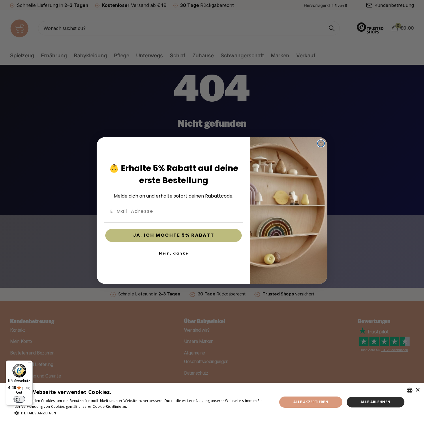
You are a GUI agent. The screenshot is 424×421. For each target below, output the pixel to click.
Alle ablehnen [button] (375, 401)
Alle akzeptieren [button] (310, 401)
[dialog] (212, 402)
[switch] (19, 399)
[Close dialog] (321, 143)
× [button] (417, 390)
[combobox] (409, 390)
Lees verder (138, 406)
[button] (141, 413)
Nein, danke (173, 253)
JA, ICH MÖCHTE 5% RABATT (173, 235)
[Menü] (29, 364)
